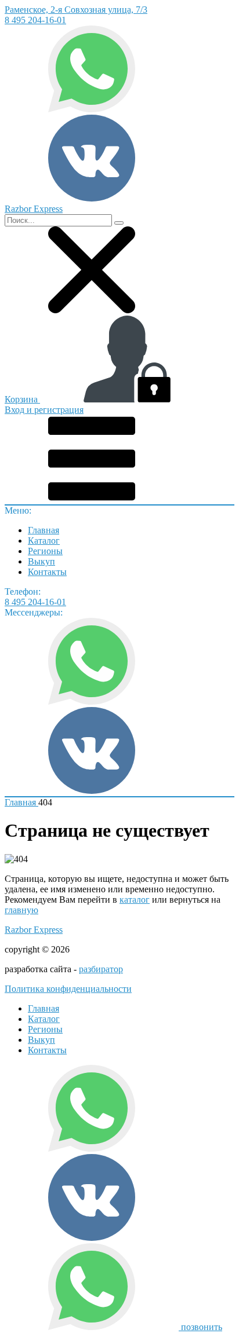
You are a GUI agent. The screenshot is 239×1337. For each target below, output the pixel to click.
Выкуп (41, 561)
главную (21, 910)
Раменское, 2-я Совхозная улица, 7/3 (76, 9)
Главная (43, 530)
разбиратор (101, 969)
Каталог (44, 540)
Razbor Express (34, 930)
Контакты (47, 572)
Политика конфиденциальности (68, 989)
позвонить (201, 1327)
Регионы (45, 551)
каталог (134, 899)
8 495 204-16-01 (35, 20)
